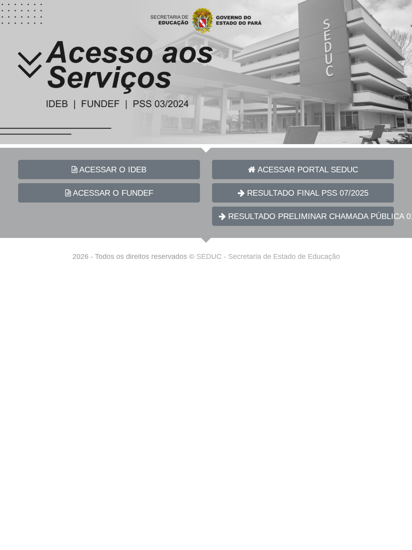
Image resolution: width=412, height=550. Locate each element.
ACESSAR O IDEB (111, 169)
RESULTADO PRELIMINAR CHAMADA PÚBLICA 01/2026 (310, 216)
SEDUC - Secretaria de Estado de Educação (268, 256)
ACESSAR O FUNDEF (112, 192)
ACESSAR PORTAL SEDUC (306, 169)
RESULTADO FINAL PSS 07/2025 (307, 192)
